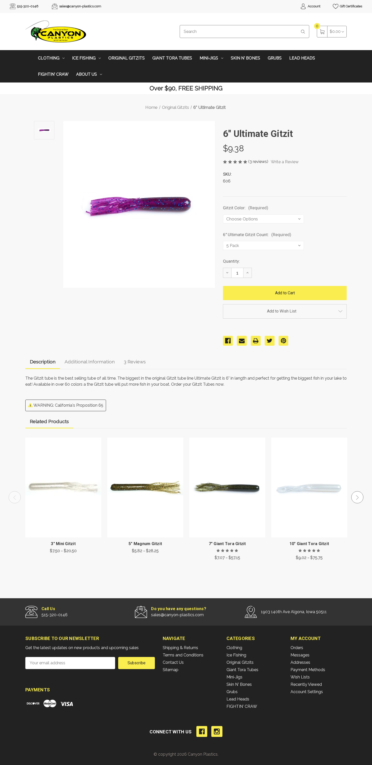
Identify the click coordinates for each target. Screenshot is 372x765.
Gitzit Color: (245, 207)
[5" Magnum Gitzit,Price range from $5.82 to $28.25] (145, 487)
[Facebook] (228, 341)
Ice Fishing (84, 58)
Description (42, 361)
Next (357, 497)
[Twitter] (270, 341)
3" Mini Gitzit (63, 543)
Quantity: (231, 261)
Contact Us (173, 662)
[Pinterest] (283, 341)
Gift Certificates (350, 6)
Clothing (48, 58)
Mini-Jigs (209, 58)
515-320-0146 (27, 6)
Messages (300, 655)
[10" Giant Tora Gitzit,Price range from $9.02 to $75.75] (309, 487)
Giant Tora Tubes (172, 58)
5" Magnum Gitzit (145, 543)
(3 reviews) (258, 161)
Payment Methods (308, 669)
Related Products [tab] (49, 421)
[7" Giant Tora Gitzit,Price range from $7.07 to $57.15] (227, 487)
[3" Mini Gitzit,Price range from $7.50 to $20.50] (63, 487)
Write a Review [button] (285, 161)
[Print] (256, 341)
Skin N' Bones (245, 58)
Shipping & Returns (180, 647)
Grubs (275, 58)
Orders (297, 647)
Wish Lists (300, 677)
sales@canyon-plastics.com (79, 6)
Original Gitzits (126, 58)
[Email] (242, 341)
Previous (15, 497)
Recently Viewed (306, 684)
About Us (86, 74)
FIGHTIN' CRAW (53, 74)
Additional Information (90, 361)
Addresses (300, 662)
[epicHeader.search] (303, 31)
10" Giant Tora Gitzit (309, 543)
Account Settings (307, 691)
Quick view (94, 443)
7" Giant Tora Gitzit (227, 543)
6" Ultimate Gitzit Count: (257, 234)
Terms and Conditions (183, 655)
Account (313, 6)
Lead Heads (302, 58)
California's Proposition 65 (79, 405)
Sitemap (170, 669)
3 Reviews (135, 361)
